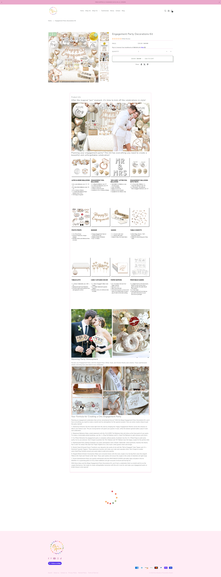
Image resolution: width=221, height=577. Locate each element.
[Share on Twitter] (144, 64)
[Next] (219, 2)
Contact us (64, 573)
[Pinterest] (51, 558)
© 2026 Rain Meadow (155, 573)
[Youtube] (54, 558)
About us (56, 573)
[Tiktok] (61, 558)
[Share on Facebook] (141, 64)
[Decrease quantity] (167, 51)
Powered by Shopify (167, 573)
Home (50, 21)
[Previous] (1, 2)
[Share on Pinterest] (147, 64)
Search (50, 573)
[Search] (165, 10)
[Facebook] (48, 558)
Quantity (115, 51)
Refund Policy (82, 573)
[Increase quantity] (171, 51)
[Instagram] (58, 558)
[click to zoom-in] (96, 35)
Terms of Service (93, 573)
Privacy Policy (72, 573)
